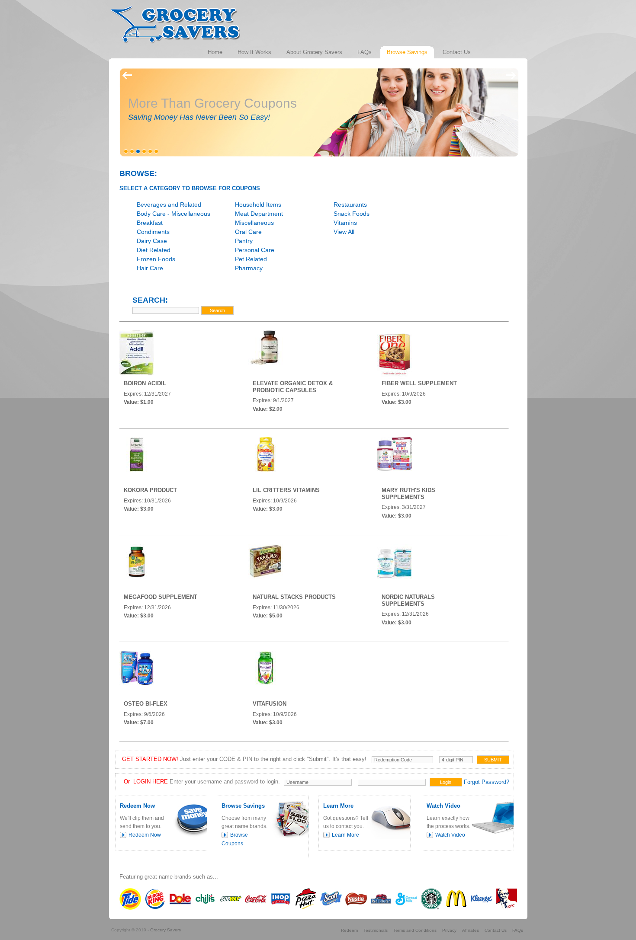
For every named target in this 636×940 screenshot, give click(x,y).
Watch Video (450, 835)
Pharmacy (249, 268)
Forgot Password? (486, 782)
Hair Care (150, 268)
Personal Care (254, 249)
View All (344, 231)
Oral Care (248, 231)
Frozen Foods (156, 259)
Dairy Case (152, 240)
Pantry (244, 240)
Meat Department (259, 213)
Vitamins (345, 222)
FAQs (517, 930)
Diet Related (153, 249)
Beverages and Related (169, 204)
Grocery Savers (165, 929)
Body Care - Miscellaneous (173, 213)
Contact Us (496, 930)
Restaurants (350, 204)
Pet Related (251, 259)
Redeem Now (144, 835)
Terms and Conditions (415, 930)
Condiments (153, 231)
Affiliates (470, 930)
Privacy (449, 930)
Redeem (349, 930)
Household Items (258, 204)
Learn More (345, 835)
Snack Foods (351, 213)
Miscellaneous (254, 222)
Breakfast (150, 222)
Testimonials (375, 930)
